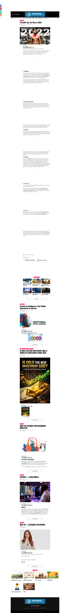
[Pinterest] (27, 47)
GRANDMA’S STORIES (40, 18)
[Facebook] (24, 47)
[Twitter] (25, 47)
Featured (29, 257)
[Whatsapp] (28, 47)
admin (24, 25)
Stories (36, 18)
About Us (26, 18)
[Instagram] (30, 47)
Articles (30, 18)
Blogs (33, 18)
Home (23, 18)
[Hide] (0, 16)
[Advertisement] (35, 5)
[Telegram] (31, 47)
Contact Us (45, 18)
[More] (33, 47)
